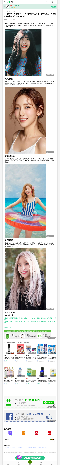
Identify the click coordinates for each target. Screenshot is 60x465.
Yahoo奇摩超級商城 (7, 384)
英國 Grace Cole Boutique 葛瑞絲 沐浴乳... (9, 381)
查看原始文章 (7, 327)
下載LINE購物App (7, 447)
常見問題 (39, 447)
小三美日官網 (50, 384)
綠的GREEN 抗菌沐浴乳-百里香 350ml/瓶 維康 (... (20, 381)
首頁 (4, 11)
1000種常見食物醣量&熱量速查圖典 (20, 358)
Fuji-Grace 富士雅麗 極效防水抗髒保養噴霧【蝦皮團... (9, 358)
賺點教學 (35, 447)
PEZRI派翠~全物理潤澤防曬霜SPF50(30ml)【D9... (53, 381)
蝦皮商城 (5, 361)
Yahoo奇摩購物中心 (29, 361)
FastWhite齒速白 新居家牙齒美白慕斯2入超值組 (53, 358)
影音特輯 (8, 11)
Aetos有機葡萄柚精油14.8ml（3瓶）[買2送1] (42, 381)
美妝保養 (13, 11)
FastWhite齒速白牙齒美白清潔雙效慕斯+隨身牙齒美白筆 (42, 358)
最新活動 (13, 447)
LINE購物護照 (19, 447)
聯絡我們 (44, 447)
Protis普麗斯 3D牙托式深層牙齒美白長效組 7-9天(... (31, 358)
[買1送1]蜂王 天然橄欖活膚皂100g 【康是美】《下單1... (31, 381)
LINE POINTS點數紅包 (27, 447)
